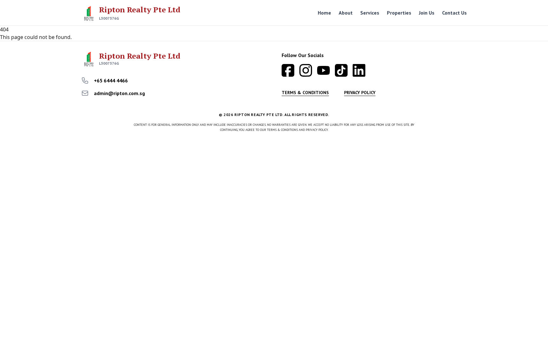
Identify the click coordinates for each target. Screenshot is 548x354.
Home (324, 13)
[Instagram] (305, 70)
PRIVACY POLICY (359, 92)
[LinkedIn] (359, 70)
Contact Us (454, 13)
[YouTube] (323, 70)
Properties (399, 13)
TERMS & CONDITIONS (305, 92)
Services (369, 13)
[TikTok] (341, 70)
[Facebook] (288, 70)
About (346, 13)
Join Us (426, 13)
